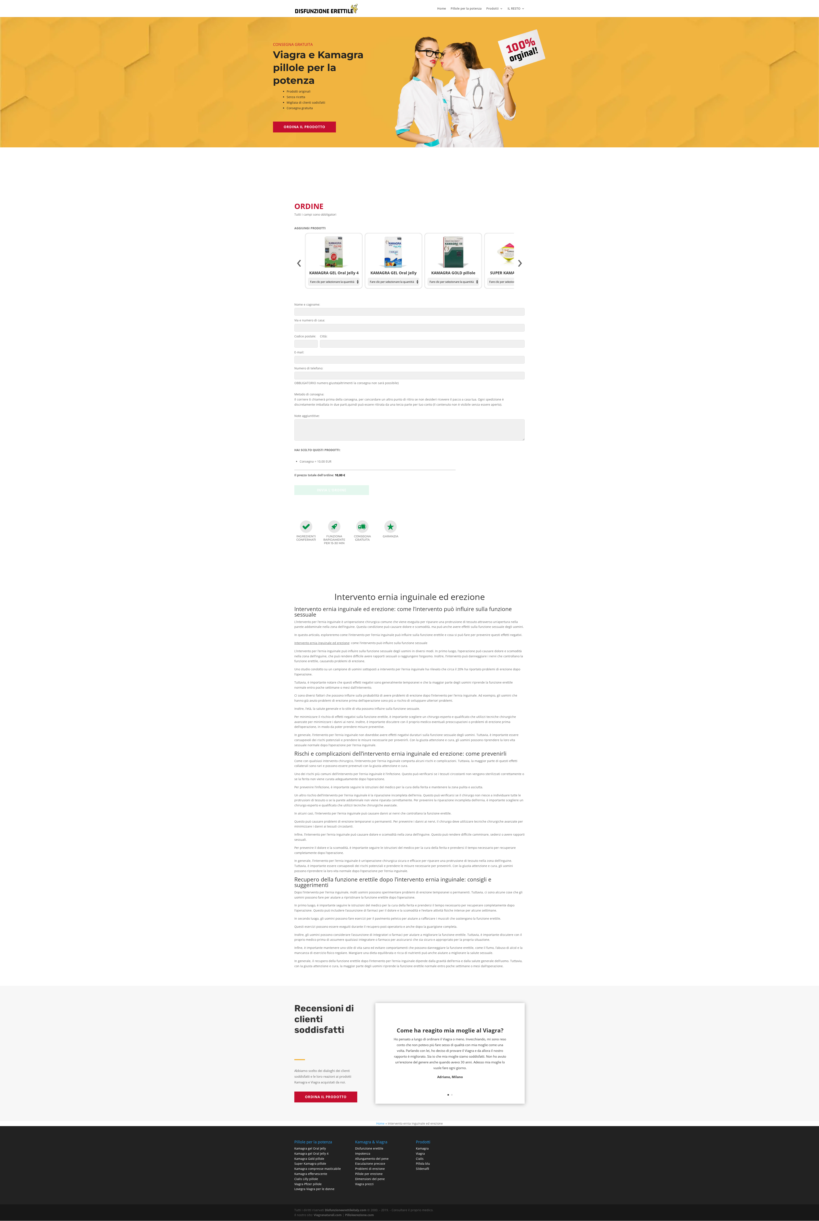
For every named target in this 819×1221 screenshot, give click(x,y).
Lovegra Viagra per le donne (314, 1189)
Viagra (420, 1153)
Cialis (420, 1159)
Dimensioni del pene (370, 1179)
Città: (323, 336)
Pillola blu (423, 1163)
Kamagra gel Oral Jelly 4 (311, 1153)
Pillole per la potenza (466, 8)
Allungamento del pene (372, 1159)
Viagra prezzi (364, 1184)
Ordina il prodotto (304, 127)
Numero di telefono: (308, 368)
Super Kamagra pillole (310, 1163)
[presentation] (299, 263)
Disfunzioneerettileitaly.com (345, 1210)
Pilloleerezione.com (359, 1215)
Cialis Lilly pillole (306, 1179)
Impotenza (362, 1153)
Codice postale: (305, 336)
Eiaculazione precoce (370, 1163)
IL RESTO (514, 8)
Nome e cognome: (307, 304)
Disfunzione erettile (369, 1148)
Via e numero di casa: (309, 320)
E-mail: (299, 352)
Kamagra (422, 1148)
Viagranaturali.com (328, 1215)
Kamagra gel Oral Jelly (310, 1148)
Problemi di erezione (370, 1169)
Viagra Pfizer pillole (308, 1184)
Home (441, 8)
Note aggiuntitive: (307, 416)
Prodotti (492, 8)
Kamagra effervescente (310, 1174)
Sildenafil (422, 1169)
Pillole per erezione (369, 1174)
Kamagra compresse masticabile (317, 1169)
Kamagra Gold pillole (309, 1159)
